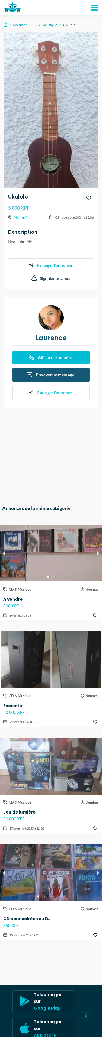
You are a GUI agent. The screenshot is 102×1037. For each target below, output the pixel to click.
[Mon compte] (94, 7)
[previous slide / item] (4, 553)
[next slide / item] (98, 553)
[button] (48, 577)
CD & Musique (45, 24)
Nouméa (20, 24)
